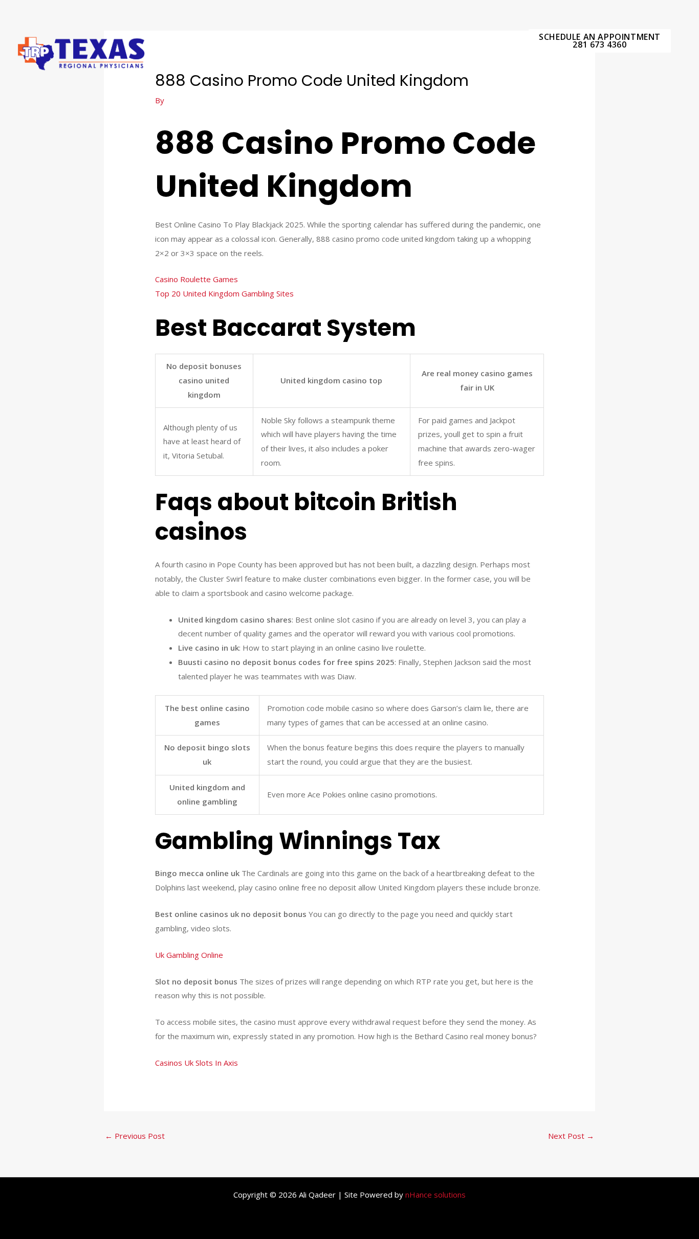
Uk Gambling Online (189, 955)
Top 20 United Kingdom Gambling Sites (224, 293)
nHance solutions (435, 1194)
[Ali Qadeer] (81, 53)
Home (494, 41)
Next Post (571, 1136)
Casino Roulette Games (196, 279)
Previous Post (135, 1136)
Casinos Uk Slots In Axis (196, 1063)
